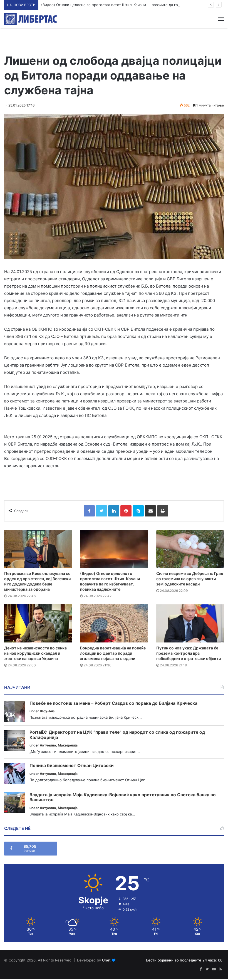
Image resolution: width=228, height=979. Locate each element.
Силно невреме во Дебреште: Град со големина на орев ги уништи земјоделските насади (189, 578)
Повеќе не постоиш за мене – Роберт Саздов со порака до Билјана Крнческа (113, 703)
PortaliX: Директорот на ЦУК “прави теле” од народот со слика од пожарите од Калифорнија (117, 735)
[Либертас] (30, 19)
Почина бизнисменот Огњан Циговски (71, 765)
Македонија (68, 745)
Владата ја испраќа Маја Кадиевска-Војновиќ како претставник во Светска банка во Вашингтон (122, 797)
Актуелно (48, 745)
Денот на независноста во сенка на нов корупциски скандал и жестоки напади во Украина (35, 653)
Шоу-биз (47, 711)
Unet (106, 960)
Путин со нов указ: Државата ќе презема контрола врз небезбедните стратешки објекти (188, 653)
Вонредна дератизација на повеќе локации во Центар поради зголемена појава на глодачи (113, 653)
